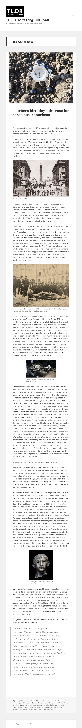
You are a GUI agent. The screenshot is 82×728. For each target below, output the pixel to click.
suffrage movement (51, 707)
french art (16, 703)
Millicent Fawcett (63, 703)
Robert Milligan (18, 707)
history (46, 703)
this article (31, 520)
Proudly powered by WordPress (23, 724)
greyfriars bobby (25, 703)
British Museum (22, 594)
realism (62, 705)
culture (31, 701)
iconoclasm (53, 703)
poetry (57, 705)
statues (41, 707)
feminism (65, 701)
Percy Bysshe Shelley (47, 705)
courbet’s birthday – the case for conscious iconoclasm (41, 112)
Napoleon (16, 705)
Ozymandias (24, 705)
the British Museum (27, 709)
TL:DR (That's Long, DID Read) (27, 20)
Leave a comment (51, 709)
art (27, 701)
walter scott (38, 709)
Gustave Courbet (37, 703)
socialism (35, 707)
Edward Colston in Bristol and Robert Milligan (44, 319)
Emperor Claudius (55, 701)
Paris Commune (34, 705)
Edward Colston (42, 701)
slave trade (27, 707)
